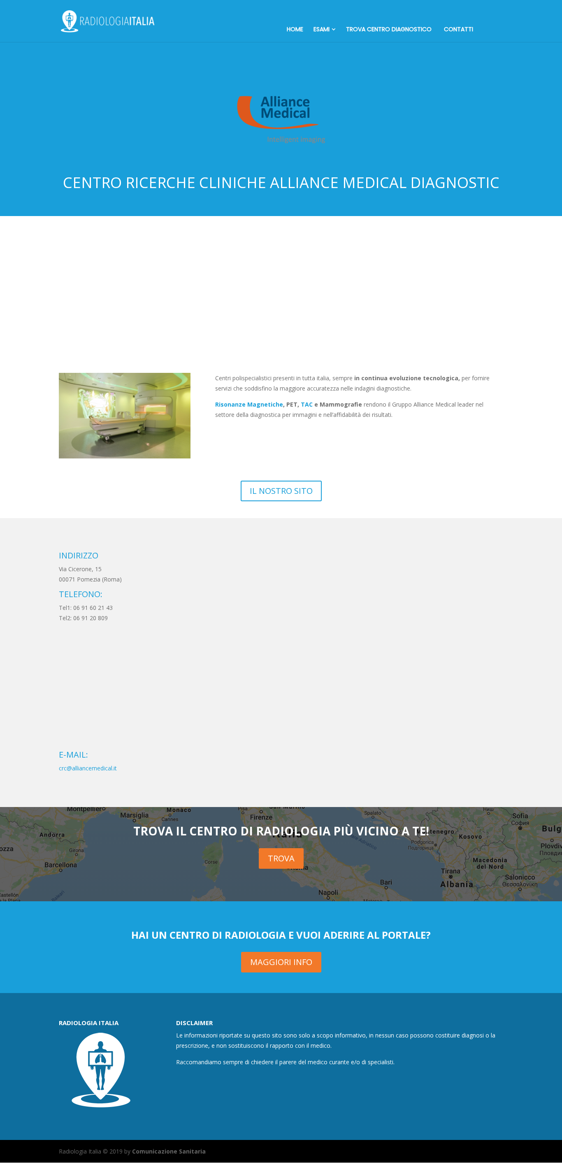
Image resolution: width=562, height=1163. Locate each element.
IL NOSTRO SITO (281, 490)
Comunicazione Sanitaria (169, 1151)
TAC (307, 404)
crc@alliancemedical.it (88, 768)
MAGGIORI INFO (281, 962)
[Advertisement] (281, 277)
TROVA (281, 858)
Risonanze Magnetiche (249, 404)
